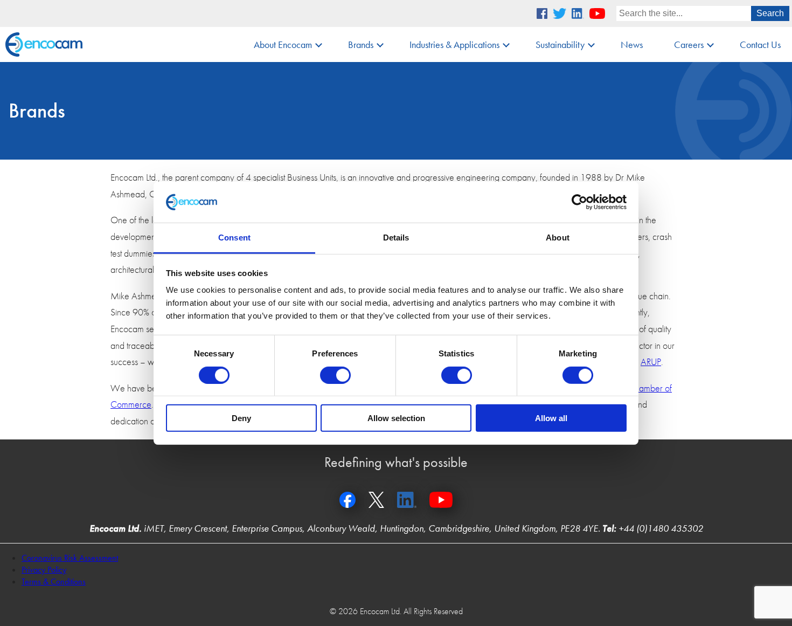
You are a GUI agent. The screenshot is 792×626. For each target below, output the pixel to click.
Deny (241, 418)
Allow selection (396, 418)
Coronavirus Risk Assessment (70, 557)
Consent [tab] (234, 237)
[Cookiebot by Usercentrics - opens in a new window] (579, 202)
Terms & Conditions (54, 581)
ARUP (651, 361)
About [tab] (557, 237)
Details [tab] (396, 237)
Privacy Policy (44, 569)
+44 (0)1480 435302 (661, 528)
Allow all (551, 418)
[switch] (335, 374)
